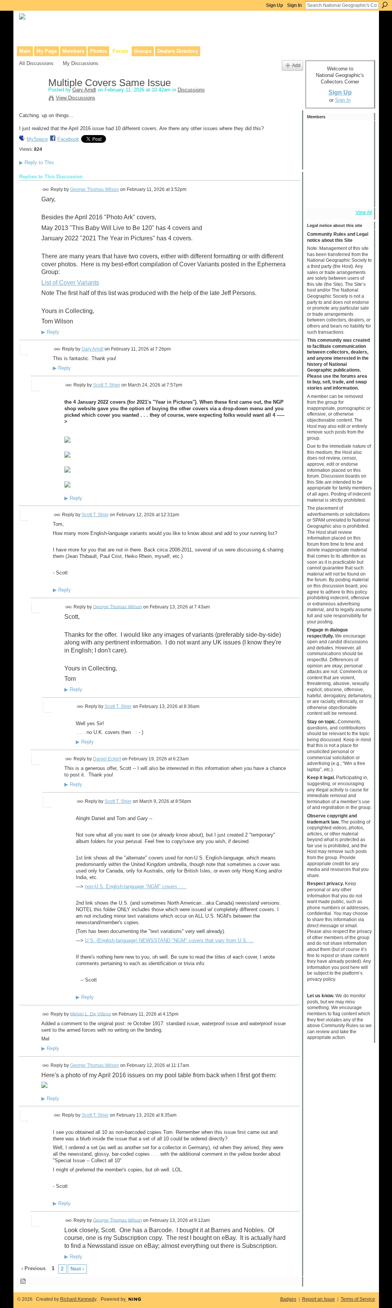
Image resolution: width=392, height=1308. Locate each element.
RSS (23, 1281)
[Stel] (317, 154)
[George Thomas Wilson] (317, 133)
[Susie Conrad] (359, 174)
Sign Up (274, 5)
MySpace (37, 139)
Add (296, 65)
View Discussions (75, 98)
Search (385, 5)
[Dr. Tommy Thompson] (359, 195)
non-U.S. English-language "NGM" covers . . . (135, 886)
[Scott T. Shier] (359, 133)
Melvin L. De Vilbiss (90, 1013)
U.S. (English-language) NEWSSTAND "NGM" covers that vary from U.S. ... (169, 940)
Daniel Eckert (107, 759)
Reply (50, 332)
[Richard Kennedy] (359, 154)
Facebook (68, 139)
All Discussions (36, 63)
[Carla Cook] (317, 174)
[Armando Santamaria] (338, 174)
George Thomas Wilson (94, 189)
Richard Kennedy (78, 1299)
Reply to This (36, 162)
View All (364, 212)
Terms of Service (358, 1299)
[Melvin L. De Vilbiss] (338, 154)
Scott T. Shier (106, 385)
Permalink (45, 189)
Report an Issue (318, 1299)
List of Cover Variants (70, 282)
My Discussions (80, 63)
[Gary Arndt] (31, 99)
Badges (288, 1299)
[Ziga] (338, 133)
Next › (77, 1269)
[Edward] (338, 195)
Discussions (191, 90)
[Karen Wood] (317, 195)
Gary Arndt (84, 90)
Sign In (294, 5)
